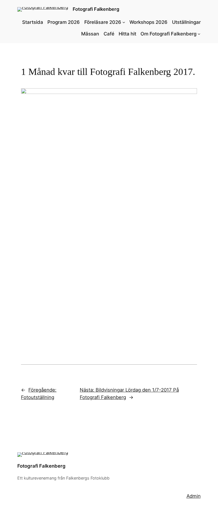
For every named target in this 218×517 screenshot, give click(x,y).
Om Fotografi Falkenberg (168, 34)
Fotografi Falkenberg (96, 9)
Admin (193, 496)
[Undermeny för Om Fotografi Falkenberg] (199, 33)
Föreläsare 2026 (102, 22)
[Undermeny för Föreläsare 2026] (123, 22)
